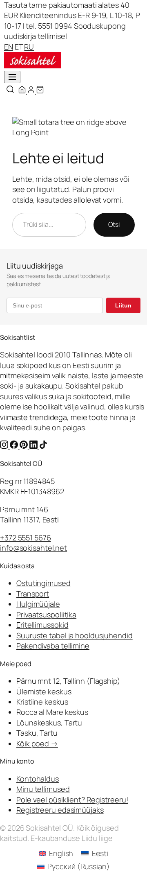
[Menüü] (12, 77)
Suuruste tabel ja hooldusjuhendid (74, 635)
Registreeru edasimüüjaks (60, 810)
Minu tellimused (43, 789)
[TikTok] (43, 446)
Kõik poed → (37, 743)
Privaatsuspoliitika (46, 614)
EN (8, 47)
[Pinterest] (24, 446)
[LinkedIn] (34, 446)
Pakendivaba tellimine (52, 646)
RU (29, 47)
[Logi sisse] (31, 92)
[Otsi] (10, 90)
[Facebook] (15, 446)
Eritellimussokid (42, 625)
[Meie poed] (22, 92)
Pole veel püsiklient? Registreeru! (72, 799)
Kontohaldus (37, 779)
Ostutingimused (43, 583)
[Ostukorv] (40, 92)
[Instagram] (5, 446)
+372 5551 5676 (25, 537)
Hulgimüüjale (38, 604)
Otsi (114, 224)
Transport (32, 594)
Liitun (123, 305)
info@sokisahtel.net (33, 548)
